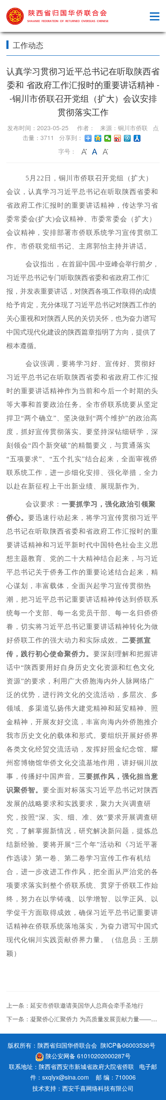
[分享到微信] (108, 138)
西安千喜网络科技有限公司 (98, 1088)
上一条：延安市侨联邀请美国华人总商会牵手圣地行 (74, 1005)
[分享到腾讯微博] (127, 138)
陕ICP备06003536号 (127, 1045)
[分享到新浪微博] (117, 138)
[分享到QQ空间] (98, 138)
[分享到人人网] (137, 138)
